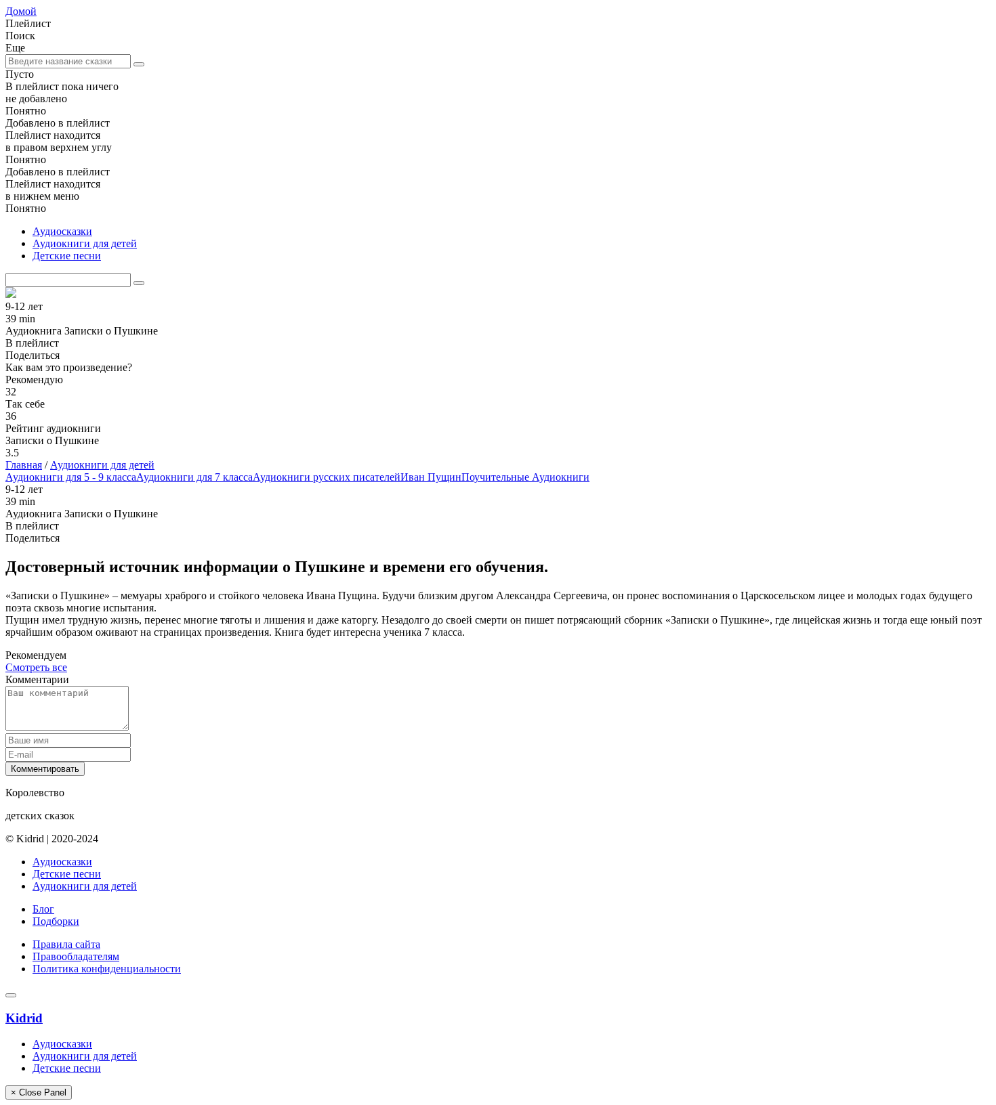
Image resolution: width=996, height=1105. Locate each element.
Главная (23, 465)
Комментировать (45, 769)
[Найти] (138, 64)
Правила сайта (66, 944)
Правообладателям (76, 956)
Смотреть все (36, 667)
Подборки (56, 921)
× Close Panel (38, 1092)
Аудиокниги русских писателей (326, 477)
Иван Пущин (430, 477)
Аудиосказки (62, 231)
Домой (21, 11)
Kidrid (24, 1018)
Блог (43, 909)
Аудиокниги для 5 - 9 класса (70, 477)
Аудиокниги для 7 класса (194, 477)
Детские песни (67, 255)
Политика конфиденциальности (107, 968)
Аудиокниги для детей (85, 243)
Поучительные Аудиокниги (525, 477)
